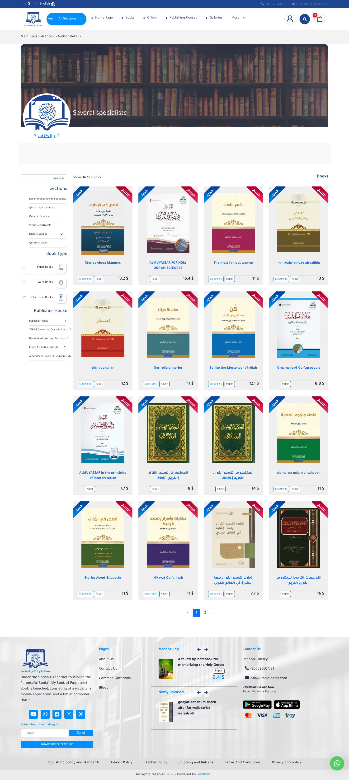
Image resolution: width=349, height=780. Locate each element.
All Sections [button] (67, 19)
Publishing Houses (183, 18)
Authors (48, 37)
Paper (99, 279)
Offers (151, 18)
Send (81, 733)
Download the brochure (57, 744)
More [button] (235, 18)
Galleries (215, 18)
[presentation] (199, 650)
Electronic (85, 279)
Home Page (103, 18)
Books (129, 18)
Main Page (29, 37)
